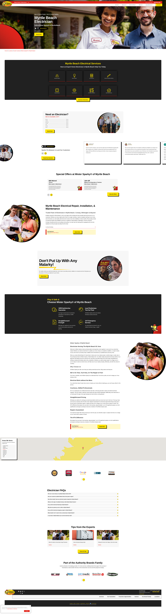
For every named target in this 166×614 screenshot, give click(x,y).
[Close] (30, 606)
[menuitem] (117, 5)
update (28, 2)
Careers (137, 596)
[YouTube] (20, 591)
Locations (10, 50)
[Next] (45, 153)
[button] (109, 268)
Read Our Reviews (48, 158)
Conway (4, 449)
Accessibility (71, 603)
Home (6, 50)
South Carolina (17, 50)
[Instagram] (22, 591)
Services (101, 596)
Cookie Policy (15, 608)
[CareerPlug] (18, 591)
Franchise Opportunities (125, 596)
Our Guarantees (111, 596)
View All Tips (83, 551)
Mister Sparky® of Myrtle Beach (28, 50)
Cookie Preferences (10, 608)
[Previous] (43, 153)
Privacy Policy (78, 603)
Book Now (159, 4)
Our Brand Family (146, 596)
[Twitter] (24, 591)
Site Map (74, 603)
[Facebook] (20, 593)
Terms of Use (87, 603)
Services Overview (83, 99)
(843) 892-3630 (157, 2)
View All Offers (113, 194)
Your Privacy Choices (93, 603)
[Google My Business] (22, 593)
